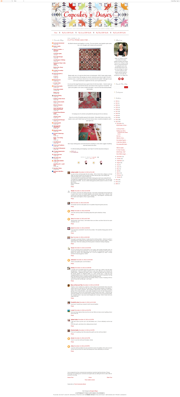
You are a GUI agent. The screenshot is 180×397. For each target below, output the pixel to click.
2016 (117, 113)
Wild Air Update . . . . (121, 147)
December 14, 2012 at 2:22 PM (86, 319)
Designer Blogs (94, 391)
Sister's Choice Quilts (59, 101)
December (119, 123)
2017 (117, 111)
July (118, 164)
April (118, 170)
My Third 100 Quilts (102, 33)
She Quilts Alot (57, 157)
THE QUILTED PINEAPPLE (57, 127)
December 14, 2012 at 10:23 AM (83, 247)
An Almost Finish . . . (121, 128)
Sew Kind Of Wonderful (59, 148)
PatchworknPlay (58, 95)
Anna (72, 218)
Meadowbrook (57, 79)
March (118, 173)
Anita (72, 346)
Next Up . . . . (120, 136)
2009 (117, 183)
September (119, 160)
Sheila (72, 190)
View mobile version (90, 379)
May (118, 168)
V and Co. (56, 76)
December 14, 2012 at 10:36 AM (84, 259)
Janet (72, 228)
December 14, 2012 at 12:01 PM (83, 310)
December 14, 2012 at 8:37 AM (82, 218)
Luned (72, 310)
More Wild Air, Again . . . (122, 154)
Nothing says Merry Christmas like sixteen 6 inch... (122, 132)
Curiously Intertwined (59, 43)
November (119, 156)
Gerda (72, 338)
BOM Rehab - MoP (121, 152)
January (119, 177)
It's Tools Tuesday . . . (121, 149)
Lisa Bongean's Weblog (59, 60)
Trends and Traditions (59, 145)
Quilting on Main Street (59, 98)
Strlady (73, 267)
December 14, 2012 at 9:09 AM (82, 228)
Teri (72, 202)
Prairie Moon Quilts (58, 89)
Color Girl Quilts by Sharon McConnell (58, 109)
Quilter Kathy (74, 319)
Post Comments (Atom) (80, 384)
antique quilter (75, 172)
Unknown (73, 259)
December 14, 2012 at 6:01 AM (81, 202)
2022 (117, 101)
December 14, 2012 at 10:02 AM (81, 237)
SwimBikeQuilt (57, 142)
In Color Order (57, 83)
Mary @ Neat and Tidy (77, 285)
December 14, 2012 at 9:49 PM (82, 346)
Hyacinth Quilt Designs (59, 119)
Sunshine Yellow (58, 168)
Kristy (72, 210)
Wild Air (92, 158)
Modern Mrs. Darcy (58, 67)
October (119, 158)
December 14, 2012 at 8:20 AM (82, 210)
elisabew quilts (57, 116)
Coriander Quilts (58, 53)
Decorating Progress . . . (122, 140)
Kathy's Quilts (57, 46)
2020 (117, 105)
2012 (117, 121)
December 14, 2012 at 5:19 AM (82, 190)
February (119, 175)
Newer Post (70, 377)
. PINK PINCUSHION (59, 160)
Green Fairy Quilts (58, 86)
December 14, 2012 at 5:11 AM (86, 172)
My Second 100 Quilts (84, 33)
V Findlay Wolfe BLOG (59, 151)
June (118, 166)
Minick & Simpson (58, 105)
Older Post (109, 377)
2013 (117, 119)
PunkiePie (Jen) (75, 302)
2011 (117, 179)
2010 (117, 181)
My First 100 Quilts (68, 33)
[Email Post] (98, 157)
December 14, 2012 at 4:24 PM (86, 330)
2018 (117, 109)
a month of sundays (58, 70)
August (118, 162)
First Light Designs (58, 56)
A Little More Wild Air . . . (79, 40)
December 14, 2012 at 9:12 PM (82, 338)
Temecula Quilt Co (58, 73)
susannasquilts (57, 122)
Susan (72, 247)
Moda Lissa (56, 92)
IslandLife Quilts (58, 130)
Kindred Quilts (75, 330)
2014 (117, 117)
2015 (117, 115)
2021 (117, 103)
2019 (117, 107)
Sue (72, 237)
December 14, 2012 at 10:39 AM (83, 267)
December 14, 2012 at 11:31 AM (88, 302)
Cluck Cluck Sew (58, 154)
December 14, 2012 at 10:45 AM (91, 285)
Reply (72, 186)
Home (55, 33)
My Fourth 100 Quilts (119, 33)
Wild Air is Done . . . (121, 138)
